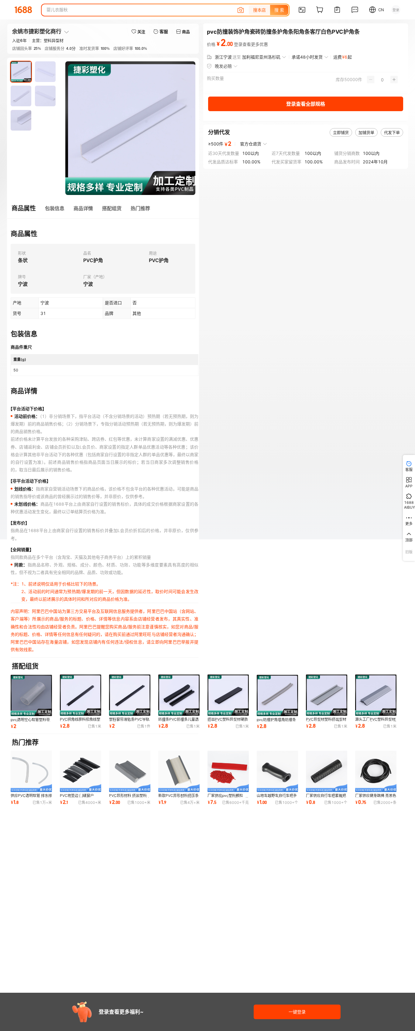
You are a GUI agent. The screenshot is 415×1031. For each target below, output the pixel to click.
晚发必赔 (223, 66)
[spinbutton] (382, 79)
